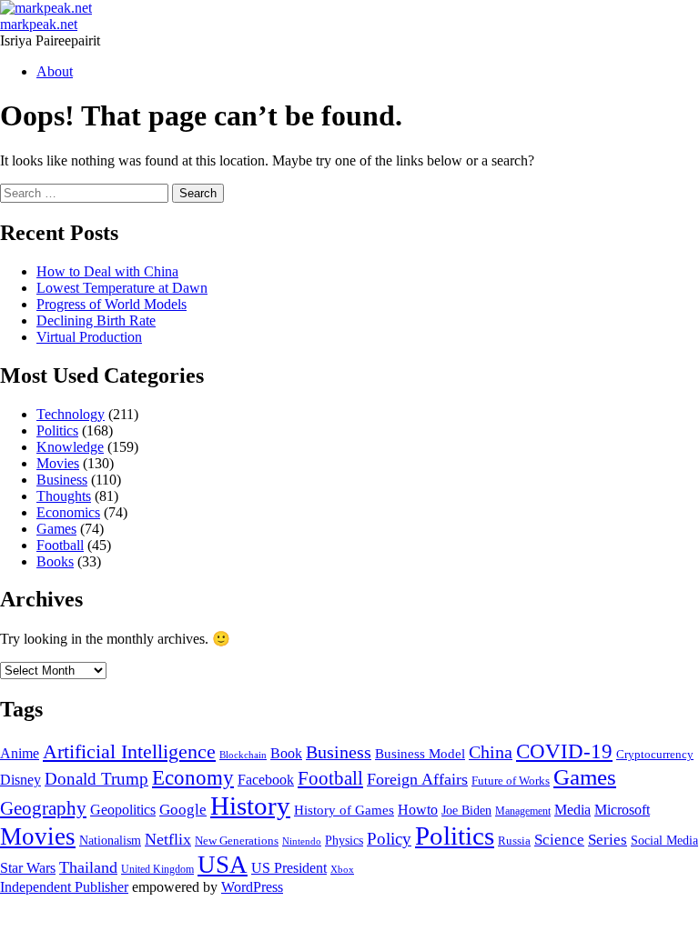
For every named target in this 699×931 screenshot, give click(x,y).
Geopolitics (123, 809)
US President (289, 868)
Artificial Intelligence (129, 752)
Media (572, 810)
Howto (418, 810)
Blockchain (243, 754)
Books (55, 561)
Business (61, 479)
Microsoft (622, 810)
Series (607, 839)
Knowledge (70, 447)
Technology (70, 414)
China (490, 752)
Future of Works (510, 781)
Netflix (168, 839)
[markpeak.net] (46, 7)
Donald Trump (96, 778)
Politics (57, 430)
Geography (43, 808)
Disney (20, 780)
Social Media (664, 840)
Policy (389, 838)
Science (559, 839)
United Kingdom (157, 869)
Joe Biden (466, 810)
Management (523, 811)
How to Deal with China (107, 271)
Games (56, 528)
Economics (68, 512)
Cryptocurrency (655, 754)
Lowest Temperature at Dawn (122, 287)
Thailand (88, 867)
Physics (344, 840)
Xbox (342, 869)
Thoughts (63, 496)
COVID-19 (564, 751)
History (250, 805)
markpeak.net (38, 24)
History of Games (344, 809)
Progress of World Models (111, 304)
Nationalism (110, 840)
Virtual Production (89, 337)
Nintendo (301, 841)
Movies (57, 463)
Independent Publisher (64, 887)
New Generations (237, 840)
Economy (193, 777)
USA (223, 864)
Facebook (266, 779)
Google (183, 809)
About (54, 71)
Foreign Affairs (417, 779)
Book (286, 753)
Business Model (420, 753)
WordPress (252, 887)
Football (60, 545)
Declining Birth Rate (96, 320)
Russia (514, 841)
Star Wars (28, 868)
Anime (19, 753)
